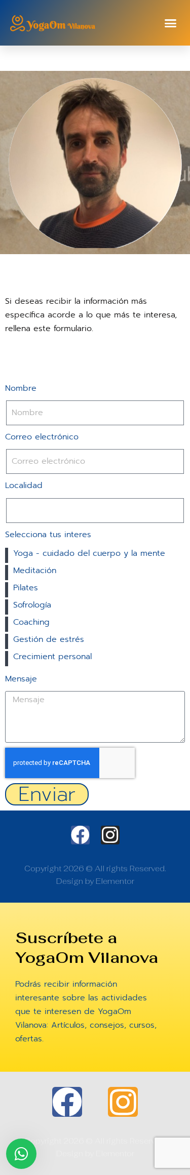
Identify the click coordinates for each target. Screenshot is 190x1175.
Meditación (34, 570)
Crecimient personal (52, 657)
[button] (170, 22)
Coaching (31, 622)
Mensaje (21, 679)
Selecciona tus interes (48, 535)
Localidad (24, 485)
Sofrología (32, 605)
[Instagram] (110, 835)
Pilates (25, 588)
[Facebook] (80, 835)
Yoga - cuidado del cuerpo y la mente (89, 553)
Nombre (20, 388)
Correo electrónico (42, 437)
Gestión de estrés (48, 639)
